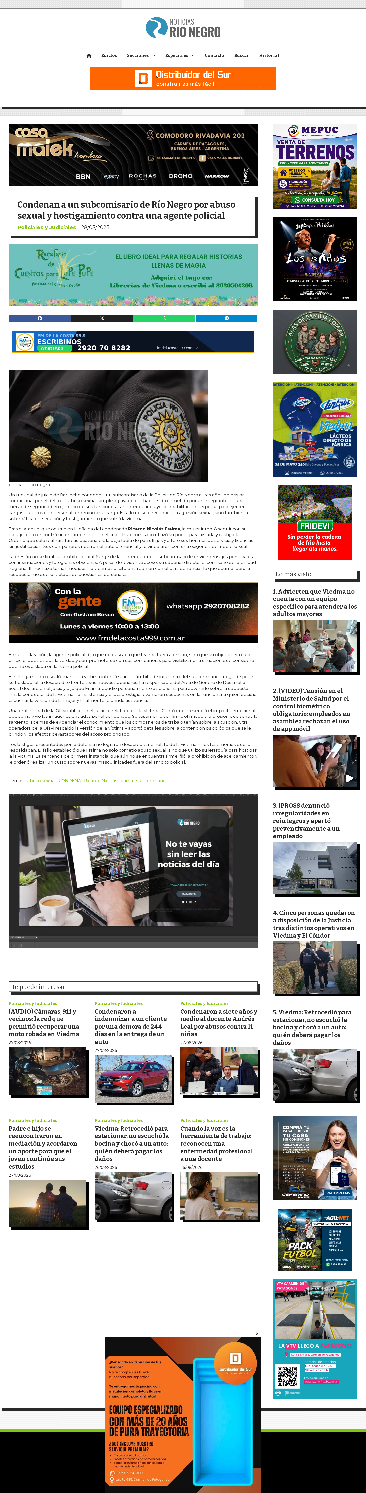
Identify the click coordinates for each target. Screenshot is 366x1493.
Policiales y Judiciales (46, 227)
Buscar (241, 55)
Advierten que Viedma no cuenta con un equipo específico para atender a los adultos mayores (315, 603)
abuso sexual (41, 780)
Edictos (109, 55)
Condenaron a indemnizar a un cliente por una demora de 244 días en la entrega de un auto (131, 1026)
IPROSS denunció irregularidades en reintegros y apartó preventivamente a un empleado (306, 820)
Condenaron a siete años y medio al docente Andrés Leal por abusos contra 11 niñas (218, 1023)
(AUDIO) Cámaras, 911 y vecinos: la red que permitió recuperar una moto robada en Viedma (44, 1023)
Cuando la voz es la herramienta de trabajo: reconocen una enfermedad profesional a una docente (216, 1143)
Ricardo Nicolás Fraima (108, 780)
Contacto (214, 55)
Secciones (138, 55)
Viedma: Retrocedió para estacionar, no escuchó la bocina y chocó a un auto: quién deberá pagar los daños (132, 1143)
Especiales (176, 55)
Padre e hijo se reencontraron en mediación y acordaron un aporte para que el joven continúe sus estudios (43, 1147)
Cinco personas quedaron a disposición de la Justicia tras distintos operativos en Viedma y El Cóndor (314, 924)
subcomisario (151, 780)
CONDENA (70, 780)
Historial (269, 55)
